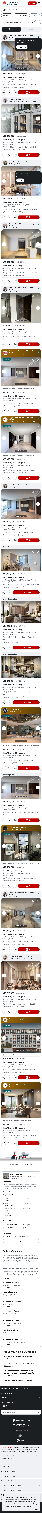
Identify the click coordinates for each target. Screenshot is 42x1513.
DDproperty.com (6, 1447)
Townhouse (27, 1259)
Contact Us (5, 1398)
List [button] (13, 29)
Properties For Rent (8, 1476)
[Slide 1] (16, 796)
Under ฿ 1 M (16, 1285)
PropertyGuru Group (8, 1393)
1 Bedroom (12, 1304)
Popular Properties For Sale (11, 1486)
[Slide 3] (17, 68)
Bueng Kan (6, 1295)
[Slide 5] (21, 68)
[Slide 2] (15, 68)
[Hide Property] (33, 106)
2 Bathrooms (7, 1323)
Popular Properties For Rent (11, 1490)
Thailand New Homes (8, 1481)
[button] (7, 1191)
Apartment (34, 1259)
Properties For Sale (8, 1471)
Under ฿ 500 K (7, 1285)
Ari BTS (13, 1333)
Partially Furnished (19, 1342)
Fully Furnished (7, 1342)
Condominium (7, 1259)
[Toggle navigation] (39, 3)
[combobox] (20, 10)
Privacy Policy (29, 1502)
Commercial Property (9, 1260)
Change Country (7, 1402)
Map (32, 29)
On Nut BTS (6, 1333)
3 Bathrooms (17, 1323)
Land (20, 1260)
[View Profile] (21, 37)
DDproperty (5, 1467)
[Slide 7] (24, 68)
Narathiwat (14, 1295)
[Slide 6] (23, 68)
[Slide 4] (18, 68)
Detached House (18, 1259)
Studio (5, 1304)
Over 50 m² (14, 1314)
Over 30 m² (6, 1314)
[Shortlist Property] (37, 106)
